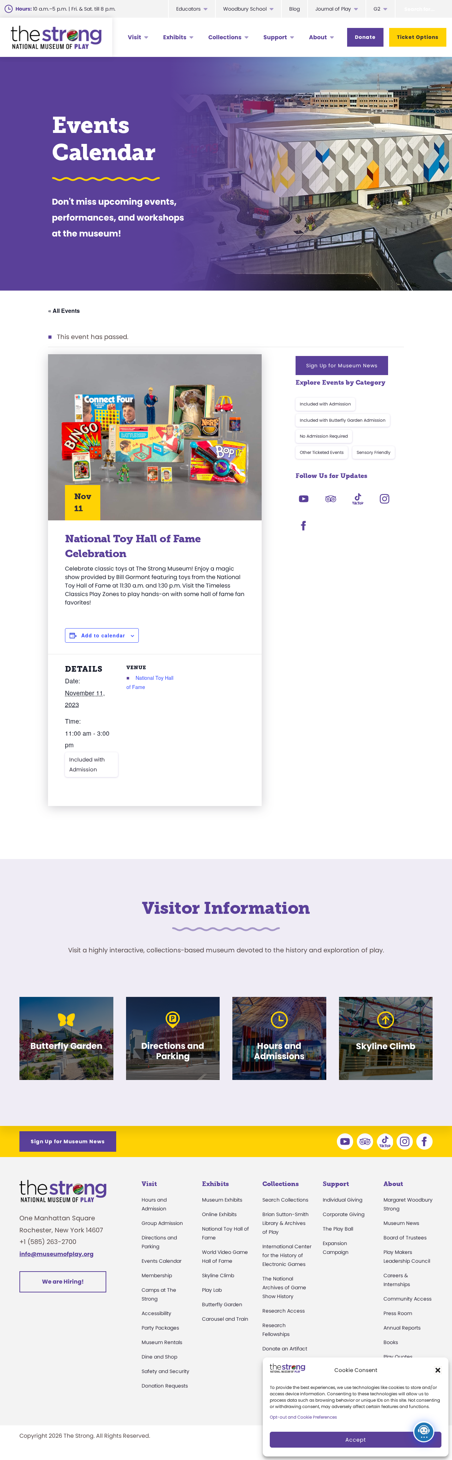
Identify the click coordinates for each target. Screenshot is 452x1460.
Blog (294, 8)
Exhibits (174, 37)
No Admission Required (324, 436)
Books (390, 1342)
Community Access (407, 1298)
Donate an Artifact (284, 1348)
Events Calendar (162, 1261)
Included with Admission (87, 764)
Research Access (283, 1310)
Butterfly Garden (222, 1304)
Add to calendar (103, 635)
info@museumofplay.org (56, 1254)
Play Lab (212, 1289)
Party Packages (160, 1327)
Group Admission (162, 1223)
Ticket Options (418, 37)
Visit (134, 37)
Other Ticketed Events (322, 452)
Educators (188, 8)
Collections (225, 37)
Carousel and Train (225, 1318)
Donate (365, 37)
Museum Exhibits (222, 1199)
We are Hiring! (63, 1282)
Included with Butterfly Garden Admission (343, 420)
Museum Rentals (162, 1342)
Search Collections (285, 1199)
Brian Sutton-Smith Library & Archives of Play (285, 1223)
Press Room (397, 1313)
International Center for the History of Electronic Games (286, 1255)
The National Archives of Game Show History (284, 1287)
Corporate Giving (343, 1214)
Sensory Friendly (374, 452)
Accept (355, 1439)
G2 (377, 8)
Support (275, 37)
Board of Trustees (405, 1237)
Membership (157, 1275)
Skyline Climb (218, 1275)
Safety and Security (165, 1371)
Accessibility (156, 1313)
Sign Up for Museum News (341, 365)
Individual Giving (342, 1199)
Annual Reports (402, 1327)
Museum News (401, 1223)
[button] (437, 1370)
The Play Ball (338, 1228)
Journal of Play (333, 8)
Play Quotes (397, 1356)
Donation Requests (165, 1385)
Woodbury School (245, 8)
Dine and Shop (159, 1356)
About (318, 37)
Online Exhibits (219, 1214)
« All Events (64, 310)
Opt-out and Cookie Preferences (303, 1417)
